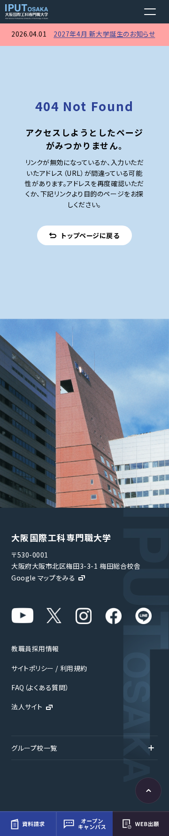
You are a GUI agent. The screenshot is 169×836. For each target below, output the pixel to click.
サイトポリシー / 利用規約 (49, 668)
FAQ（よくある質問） (40, 687)
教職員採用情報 (35, 648)
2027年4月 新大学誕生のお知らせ (104, 33)
